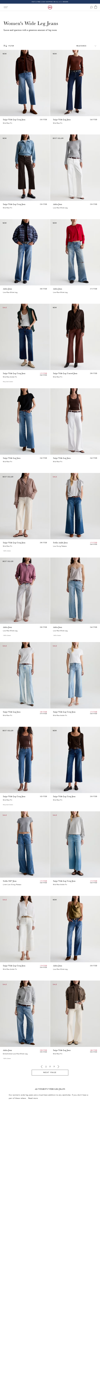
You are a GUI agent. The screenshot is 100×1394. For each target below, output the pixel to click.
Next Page (50, 1072)
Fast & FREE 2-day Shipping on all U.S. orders (50, 2)
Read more (33, 1098)
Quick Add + (42, 113)
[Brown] (8, 198)
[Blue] (4, 114)
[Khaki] (54, 198)
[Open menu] (6, 7)
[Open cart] (95, 7)
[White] (58, 198)
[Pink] (11, 621)
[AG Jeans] (50, 7)
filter (11, 46)
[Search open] (91, 7)
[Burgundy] (54, 452)
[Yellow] (4, 198)
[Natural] (4, 537)
